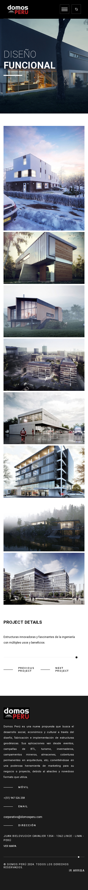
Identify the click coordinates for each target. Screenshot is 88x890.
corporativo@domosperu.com (23, 817)
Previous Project (26, 669)
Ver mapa (10, 846)
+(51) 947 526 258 (14, 797)
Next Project (62, 669)
